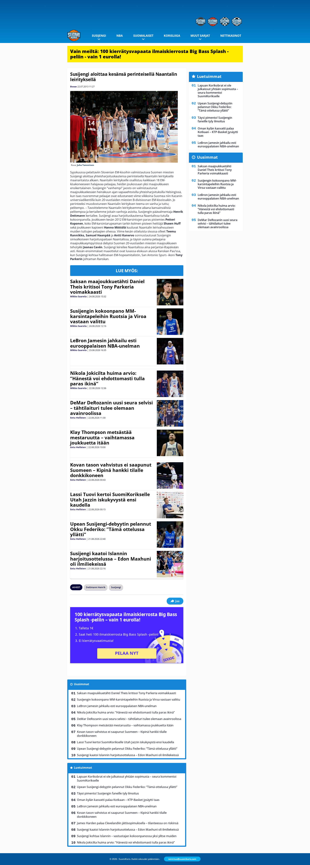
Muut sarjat (200, 36)
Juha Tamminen (85, 165)
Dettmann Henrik (95, 587)
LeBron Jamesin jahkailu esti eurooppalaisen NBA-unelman (105, 343)
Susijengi (99, 36)
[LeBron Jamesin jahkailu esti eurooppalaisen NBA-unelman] (170, 351)
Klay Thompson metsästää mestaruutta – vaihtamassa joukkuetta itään (102, 437)
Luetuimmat (83, 768)
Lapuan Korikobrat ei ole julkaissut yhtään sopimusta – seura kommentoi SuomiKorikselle (126, 778)
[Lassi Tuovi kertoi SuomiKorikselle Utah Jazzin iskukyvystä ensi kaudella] (170, 505)
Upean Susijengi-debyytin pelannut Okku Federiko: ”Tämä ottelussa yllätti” (110, 529)
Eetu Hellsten (78, 417)
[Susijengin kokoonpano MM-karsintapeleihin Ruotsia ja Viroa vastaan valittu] (170, 321)
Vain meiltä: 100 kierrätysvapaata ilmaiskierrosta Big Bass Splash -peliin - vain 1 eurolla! (149, 54)
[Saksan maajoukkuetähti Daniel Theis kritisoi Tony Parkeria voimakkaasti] (170, 292)
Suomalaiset (143, 36)
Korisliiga (172, 36)
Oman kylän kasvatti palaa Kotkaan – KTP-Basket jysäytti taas (118, 800)
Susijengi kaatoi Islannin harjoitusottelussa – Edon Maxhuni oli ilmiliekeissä (110, 558)
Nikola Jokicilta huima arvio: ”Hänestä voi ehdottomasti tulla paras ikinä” (107, 378)
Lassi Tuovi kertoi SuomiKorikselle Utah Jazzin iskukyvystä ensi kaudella (110, 499)
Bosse (73, 86)
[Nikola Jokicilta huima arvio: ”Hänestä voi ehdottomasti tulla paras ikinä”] (170, 384)
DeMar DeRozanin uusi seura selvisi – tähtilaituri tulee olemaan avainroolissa (111, 408)
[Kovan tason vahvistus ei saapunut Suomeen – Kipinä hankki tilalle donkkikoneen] (170, 475)
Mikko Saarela (78, 296)
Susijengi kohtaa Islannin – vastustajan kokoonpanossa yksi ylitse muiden (127, 836)
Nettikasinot (230, 36)
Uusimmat (81, 684)
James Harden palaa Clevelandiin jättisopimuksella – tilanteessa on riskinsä (127, 823)
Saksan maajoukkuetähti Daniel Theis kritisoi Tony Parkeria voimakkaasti (107, 286)
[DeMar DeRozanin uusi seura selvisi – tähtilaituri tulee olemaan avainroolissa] (170, 413)
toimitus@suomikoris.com (182, 859)
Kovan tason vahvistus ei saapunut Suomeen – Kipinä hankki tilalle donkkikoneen (110, 470)
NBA (119, 36)
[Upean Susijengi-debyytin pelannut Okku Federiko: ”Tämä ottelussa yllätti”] (170, 534)
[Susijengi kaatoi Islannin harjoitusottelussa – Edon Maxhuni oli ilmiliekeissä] (170, 564)
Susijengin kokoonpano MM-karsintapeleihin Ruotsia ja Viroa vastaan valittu (108, 316)
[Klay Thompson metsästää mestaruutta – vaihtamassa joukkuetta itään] (170, 443)
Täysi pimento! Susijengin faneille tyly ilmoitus (108, 793)
